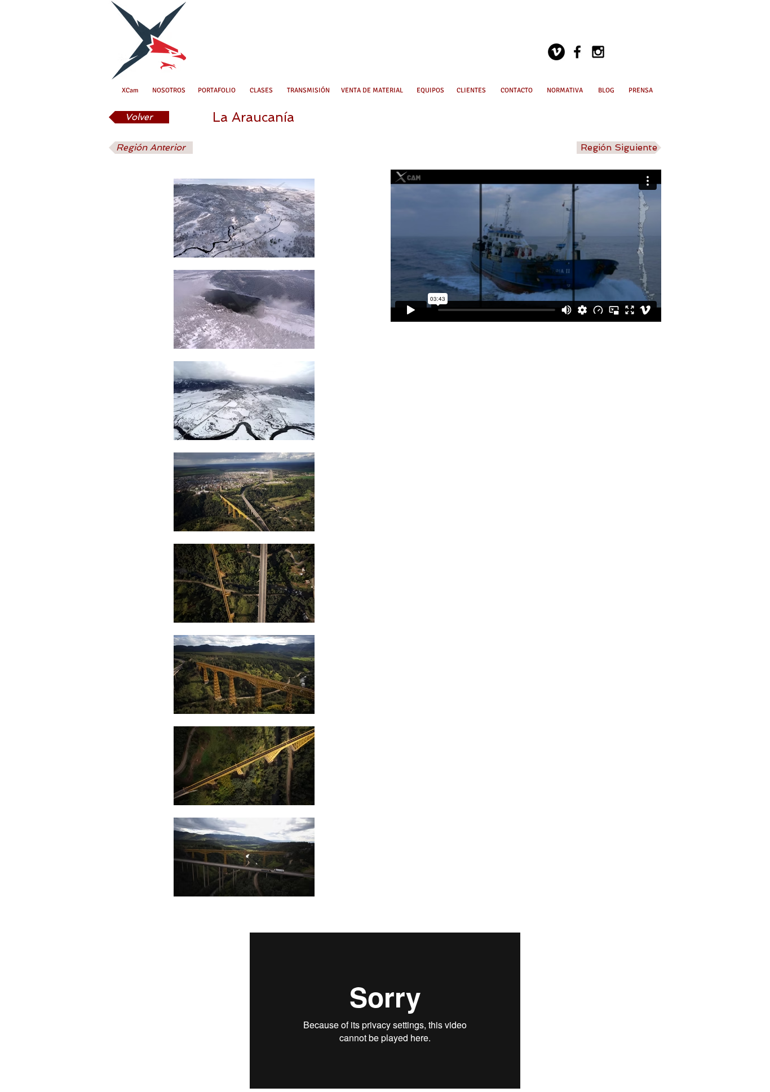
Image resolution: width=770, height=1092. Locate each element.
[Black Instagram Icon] (598, 51)
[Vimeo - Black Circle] (556, 51)
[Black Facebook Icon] (577, 51)
